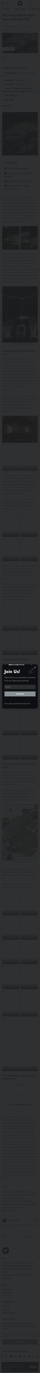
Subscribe (20, 694)
